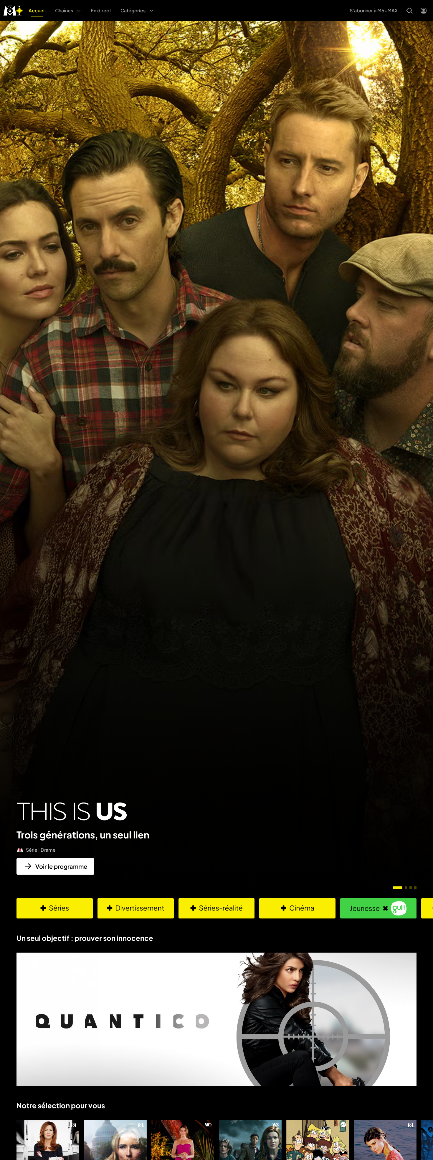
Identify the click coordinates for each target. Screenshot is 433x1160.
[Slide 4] (415, 887)
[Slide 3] (410, 887)
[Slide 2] (406, 887)
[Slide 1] (397, 887)
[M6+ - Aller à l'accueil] (13, 10)
